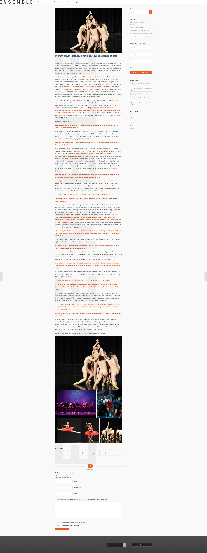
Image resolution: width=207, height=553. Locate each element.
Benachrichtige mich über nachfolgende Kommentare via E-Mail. (71, 522)
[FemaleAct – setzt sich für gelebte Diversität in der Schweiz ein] (205, 276)
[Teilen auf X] (71, 453)
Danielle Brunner (59, 77)
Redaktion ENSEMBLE (82, 59)
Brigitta (132, 83)
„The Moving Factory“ (79, 100)
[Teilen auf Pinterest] (82, 453)
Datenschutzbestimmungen (143, 68)
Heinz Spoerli (85, 79)
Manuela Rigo (109, 82)
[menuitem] (36, 2)
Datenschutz (58, 542)
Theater (73, 59)
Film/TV (132, 117)
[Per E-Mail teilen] (116, 453)
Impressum (66, 542)
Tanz (70, 59)
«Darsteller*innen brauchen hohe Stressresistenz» (141, 36)
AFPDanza (58, 186)
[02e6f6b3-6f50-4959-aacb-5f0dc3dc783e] (88, 30)
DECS (95, 199)
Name (75, 481)
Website (76, 493)
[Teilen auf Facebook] (60, 453)
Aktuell (66, 59)
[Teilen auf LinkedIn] (94, 453)
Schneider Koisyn (134, 93)
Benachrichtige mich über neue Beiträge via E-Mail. (68, 525)
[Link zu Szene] (77, 2)
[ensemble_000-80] (16, 2)
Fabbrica (113, 100)
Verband (132, 128)
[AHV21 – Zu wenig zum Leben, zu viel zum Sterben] (1, 276)
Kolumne (132, 120)
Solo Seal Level (113, 169)
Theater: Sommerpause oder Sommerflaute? (140, 30)
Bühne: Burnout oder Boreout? (137, 27)
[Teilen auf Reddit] (105, 453)
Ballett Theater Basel (89, 77)
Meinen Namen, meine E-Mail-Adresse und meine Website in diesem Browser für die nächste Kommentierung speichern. (83, 499)
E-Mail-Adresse (77, 487)
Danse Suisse (102, 183)
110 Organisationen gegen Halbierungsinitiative (141, 33)
